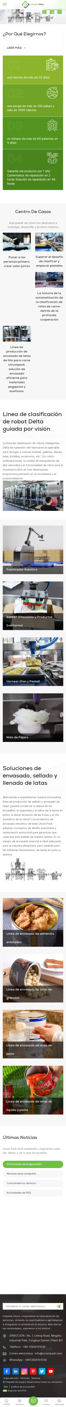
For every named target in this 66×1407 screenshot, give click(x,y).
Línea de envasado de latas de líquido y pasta (29, 1106)
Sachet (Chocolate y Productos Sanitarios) (29, 621)
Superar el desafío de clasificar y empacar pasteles (49, 262)
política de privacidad (23, 1386)
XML (5, 1386)
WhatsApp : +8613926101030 (28, 1360)
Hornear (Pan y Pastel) (23, 681)
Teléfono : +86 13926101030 (27, 1347)
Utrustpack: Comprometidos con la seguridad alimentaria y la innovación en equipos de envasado (40, 1242)
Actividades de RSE (19, 1193)
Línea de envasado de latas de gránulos (29, 994)
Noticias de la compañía (21, 1174)
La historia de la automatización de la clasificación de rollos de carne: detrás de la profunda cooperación (49, 306)
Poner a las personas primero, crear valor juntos (17, 262)
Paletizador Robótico (21, 569)
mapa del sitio (11, 1378)
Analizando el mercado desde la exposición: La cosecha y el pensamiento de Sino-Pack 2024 (38, 1259)
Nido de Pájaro (17, 737)
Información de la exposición (24, 1164)
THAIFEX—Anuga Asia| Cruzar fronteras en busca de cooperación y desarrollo (40, 1277)
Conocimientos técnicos (21, 1183)
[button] (26, 18)
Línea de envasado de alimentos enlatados (30, 938)
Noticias (25, 1378)
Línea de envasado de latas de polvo (29, 1050)
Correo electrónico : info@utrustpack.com (35, 1353)
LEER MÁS (15, 48)
